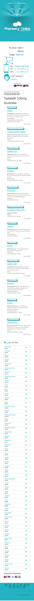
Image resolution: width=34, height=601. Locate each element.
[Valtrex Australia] (12, 223)
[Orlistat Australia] (12, 167)
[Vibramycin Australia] (13, 319)
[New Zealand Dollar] (24, 85)
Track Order (21, 3)
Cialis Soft (12, 264)
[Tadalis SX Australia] (13, 147)
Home (10, 3)
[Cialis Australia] (11, 107)
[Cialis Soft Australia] (13, 260)
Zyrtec (10, 246)
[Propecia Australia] (12, 187)
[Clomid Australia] (12, 280)
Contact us (17, 14)
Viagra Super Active (16, 132)
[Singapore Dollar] (18, 85)
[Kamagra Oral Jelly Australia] (15, 206)
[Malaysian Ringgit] (21, 85)
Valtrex (10, 226)
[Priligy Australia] (12, 299)
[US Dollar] (27, 85)
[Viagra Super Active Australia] (15, 128)
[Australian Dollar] (15, 85)
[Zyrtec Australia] (12, 242)
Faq (12, 9)
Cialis (9, 110)
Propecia (11, 190)
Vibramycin (12, 322)
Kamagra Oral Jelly (16, 210)
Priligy (10, 303)
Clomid (10, 283)
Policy (21, 9)
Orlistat (10, 171)
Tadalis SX (12, 151)
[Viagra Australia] (17, 26)
